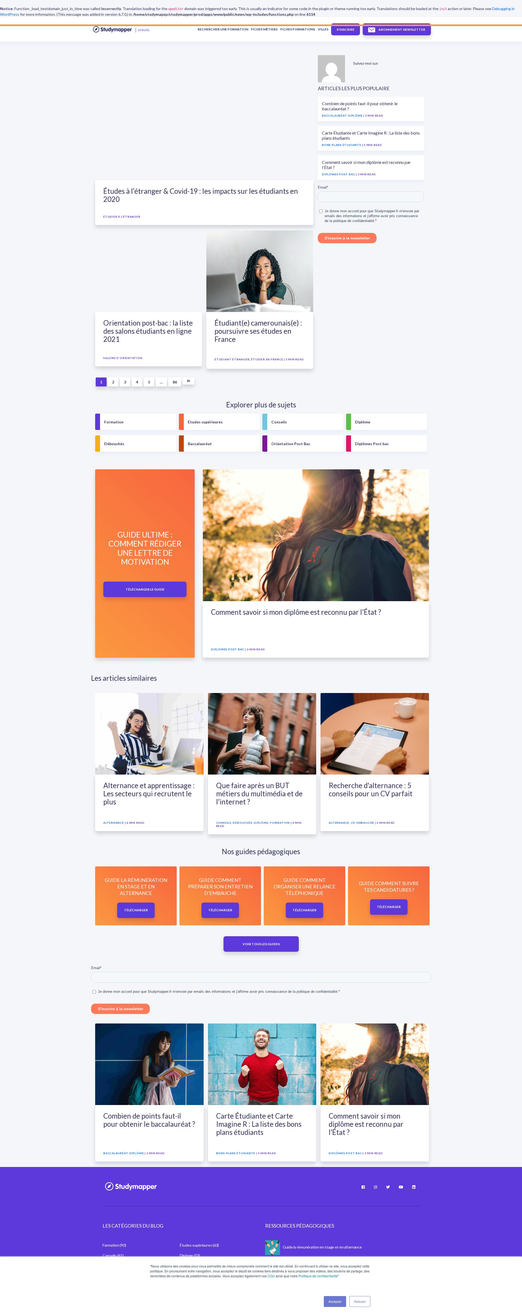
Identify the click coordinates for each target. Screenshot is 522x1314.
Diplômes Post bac (338, 174)
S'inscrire (346, 29)
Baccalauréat (334, 115)
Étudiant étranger (232, 359)
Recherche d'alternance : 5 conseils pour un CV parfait (370, 789)
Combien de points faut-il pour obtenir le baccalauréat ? (149, 1120)
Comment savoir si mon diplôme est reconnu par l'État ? (296, 612)
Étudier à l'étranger (122, 216)
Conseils (279, 422)
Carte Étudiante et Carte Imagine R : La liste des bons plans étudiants (259, 1124)
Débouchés (114, 443)
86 (175, 382)
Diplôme (355, 115)
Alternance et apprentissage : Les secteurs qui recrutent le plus (149, 793)
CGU (271, 1276)
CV (353, 822)
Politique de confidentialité (318, 1276)
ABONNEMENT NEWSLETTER (401, 29)
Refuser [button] (360, 1301)
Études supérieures (205, 422)
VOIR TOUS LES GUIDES (261, 944)
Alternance (113, 822)
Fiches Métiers (264, 29)
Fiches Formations (297, 29)
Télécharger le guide (145, 589)
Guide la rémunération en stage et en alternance (322, 1247)
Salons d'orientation (122, 358)
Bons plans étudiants (341, 144)
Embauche (365, 822)
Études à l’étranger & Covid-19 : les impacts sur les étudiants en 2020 (200, 195)
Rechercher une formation (223, 29)
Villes (323, 29)
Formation (113, 422)
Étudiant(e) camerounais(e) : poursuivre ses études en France (258, 331)
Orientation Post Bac (290, 443)
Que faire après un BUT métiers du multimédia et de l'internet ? (259, 793)
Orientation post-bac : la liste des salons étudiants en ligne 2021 (148, 331)
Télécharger (136, 910)
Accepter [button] (334, 1301)
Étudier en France (267, 359)
